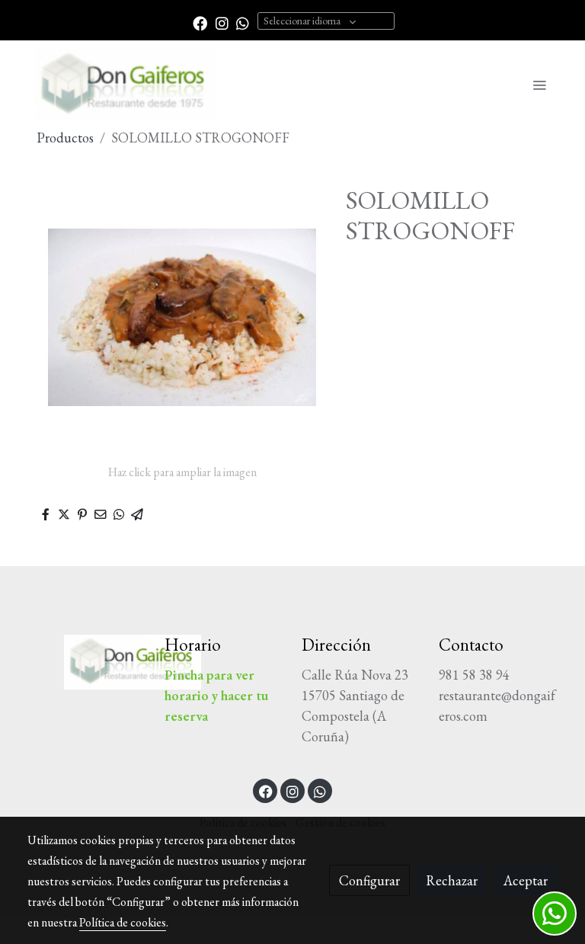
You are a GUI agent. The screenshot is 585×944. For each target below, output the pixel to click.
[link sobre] (87, 662)
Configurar (369, 880)
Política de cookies (122, 922)
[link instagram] (222, 22)
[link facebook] (200, 22)
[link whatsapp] (242, 22)
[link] (125, 84)
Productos (65, 137)
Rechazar (452, 880)
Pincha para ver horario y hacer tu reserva (216, 695)
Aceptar (525, 880)
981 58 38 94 (474, 674)
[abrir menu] (539, 84)
